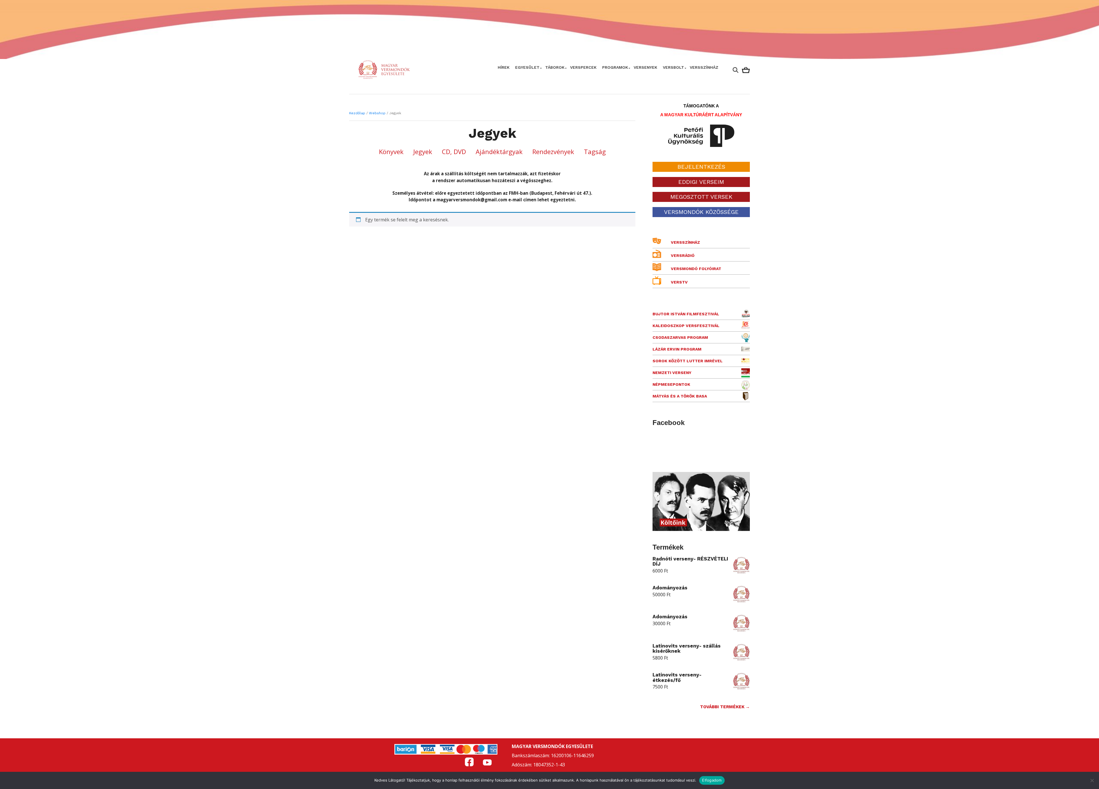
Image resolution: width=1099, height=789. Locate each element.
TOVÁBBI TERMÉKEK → (725, 706)
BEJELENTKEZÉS (701, 166)
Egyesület (527, 67)
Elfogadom (712, 780)
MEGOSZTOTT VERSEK (701, 196)
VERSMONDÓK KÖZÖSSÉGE (701, 211)
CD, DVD (454, 151)
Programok (615, 67)
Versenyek (645, 67)
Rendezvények (553, 151)
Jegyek (422, 151)
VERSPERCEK (583, 67)
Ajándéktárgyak (499, 151)
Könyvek (391, 151)
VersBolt (673, 67)
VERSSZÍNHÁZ (704, 67)
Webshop (377, 113)
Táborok (554, 67)
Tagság (595, 151)
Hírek (503, 67)
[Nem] (1092, 780)
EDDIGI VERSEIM (701, 181)
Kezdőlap (357, 113)
